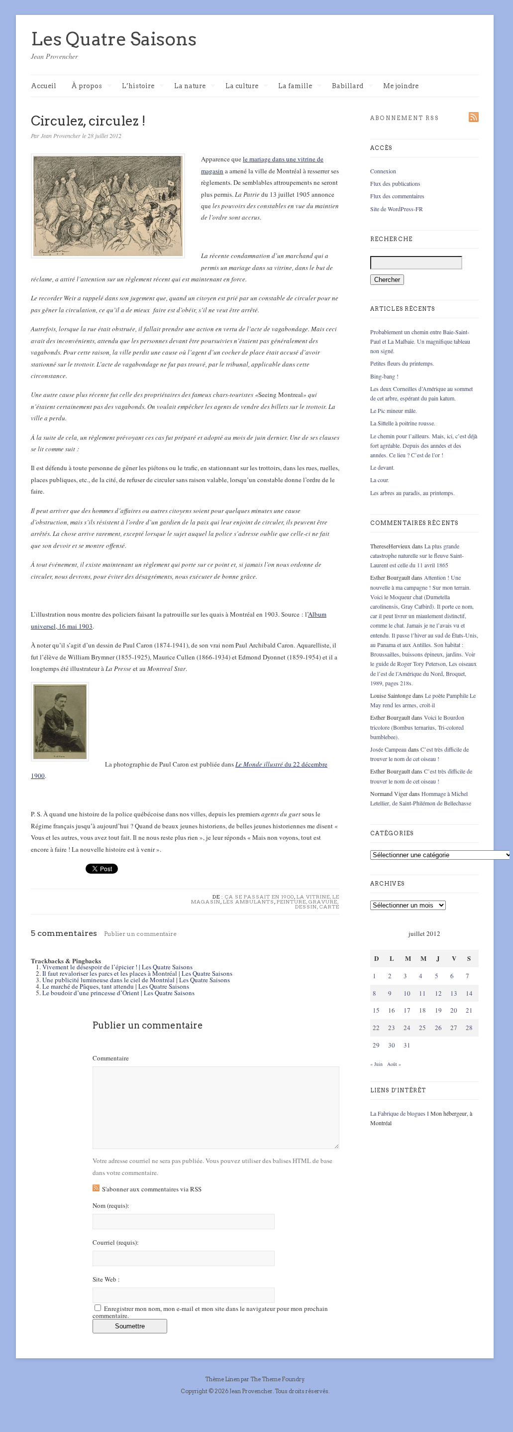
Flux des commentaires (397, 196)
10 (407, 993)
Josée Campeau (388, 749)
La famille (295, 86)
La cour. (379, 480)
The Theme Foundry (277, 1379)
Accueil (43, 86)
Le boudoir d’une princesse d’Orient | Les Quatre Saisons (118, 992)
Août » (394, 1063)
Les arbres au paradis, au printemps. (412, 493)
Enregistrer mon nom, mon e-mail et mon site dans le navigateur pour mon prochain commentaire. (210, 1312)
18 (422, 1010)
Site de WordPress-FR (396, 209)
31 (407, 1045)
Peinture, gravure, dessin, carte (308, 904)
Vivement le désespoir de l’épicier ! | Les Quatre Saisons (117, 966)
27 (453, 1027)
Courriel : (116, 1242)
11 (422, 993)
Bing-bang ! (384, 376)
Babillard (347, 86)
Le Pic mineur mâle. (393, 410)
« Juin (376, 1063)
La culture (241, 86)
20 (453, 1010)
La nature (189, 86)
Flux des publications (395, 183)
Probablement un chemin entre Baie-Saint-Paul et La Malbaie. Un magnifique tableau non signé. (420, 341)
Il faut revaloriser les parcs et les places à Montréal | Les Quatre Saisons (137, 973)
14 (469, 993)
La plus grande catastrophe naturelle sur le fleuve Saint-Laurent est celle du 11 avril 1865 (417, 555)
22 (376, 1027)
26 (438, 1027)
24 (407, 1027)
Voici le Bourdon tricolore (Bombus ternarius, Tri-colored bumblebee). (417, 726)
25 (422, 1027)
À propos (86, 86)
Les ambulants (248, 902)
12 (438, 993)
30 (391, 1045)
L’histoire (138, 86)
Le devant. (382, 467)
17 (407, 1010)
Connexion (383, 171)
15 (376, 1010)
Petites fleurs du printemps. (402, 363)
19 (438, 1010)
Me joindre (400, 86)
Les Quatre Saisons (114, 39)
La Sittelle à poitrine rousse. (402, 423)
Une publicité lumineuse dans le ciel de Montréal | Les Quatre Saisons (136, 979)
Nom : (111, 1205)
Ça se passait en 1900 (259, 897)
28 (469, 1027)
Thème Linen (223, 1379)
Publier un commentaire (140, 933)
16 (391, 1010)
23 (391, 1027)
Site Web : (106, 1279)
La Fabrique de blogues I (399, 1113)
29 (376, 1045)
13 (453, 993)
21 (469, 1010)
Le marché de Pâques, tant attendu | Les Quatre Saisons (115, 986)
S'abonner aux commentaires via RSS (152, 1188)
